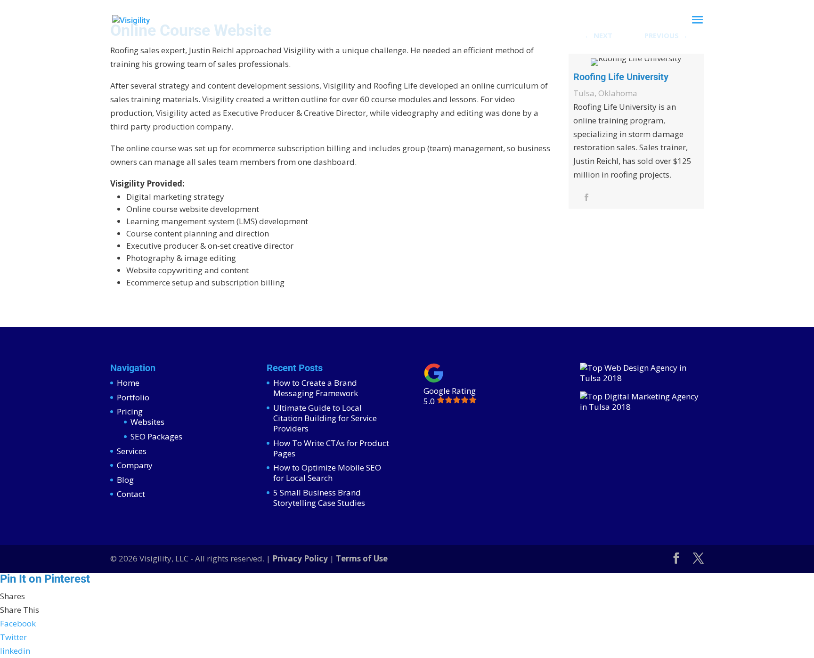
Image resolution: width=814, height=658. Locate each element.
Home (128, 382)
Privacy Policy (300, 558)
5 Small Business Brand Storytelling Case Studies (319, 497)
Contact (131, 493)
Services (132, 451)
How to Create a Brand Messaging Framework (315, 387)
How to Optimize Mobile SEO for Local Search (327, 472)
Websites (147, 421)
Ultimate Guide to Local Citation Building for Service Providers (325, 418)
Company (135, 465)
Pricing (130, 411)
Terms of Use (362, 558)
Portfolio (133, 397)
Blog (125, 479)
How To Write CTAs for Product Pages (331, 448)
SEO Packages (156, 436)
